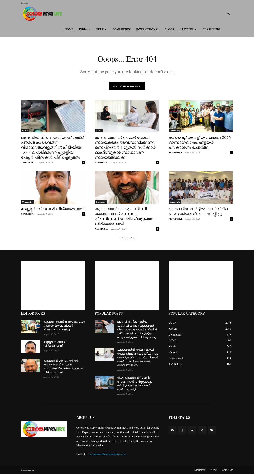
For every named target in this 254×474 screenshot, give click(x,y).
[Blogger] (172, 430)
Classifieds (212, 29)
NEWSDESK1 (28, 162)
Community (122, 29)
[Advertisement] (53, 285)
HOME (69, 29)
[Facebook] (182, 430)
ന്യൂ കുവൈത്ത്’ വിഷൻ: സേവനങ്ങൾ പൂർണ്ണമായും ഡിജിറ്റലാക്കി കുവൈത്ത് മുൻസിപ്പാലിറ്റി (134, 383)
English (24, 2)
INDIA (83, 29)
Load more (125, 237)
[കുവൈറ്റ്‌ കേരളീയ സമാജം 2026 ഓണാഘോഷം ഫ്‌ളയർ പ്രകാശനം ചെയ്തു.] (201, 116)
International (147, 29)
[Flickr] (192, 430)
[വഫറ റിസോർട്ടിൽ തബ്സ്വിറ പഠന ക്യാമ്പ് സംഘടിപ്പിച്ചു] (201, 187)
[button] (228, 14)
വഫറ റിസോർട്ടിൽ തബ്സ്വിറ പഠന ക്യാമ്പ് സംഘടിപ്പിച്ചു (198, 211)
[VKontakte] (212, 430)
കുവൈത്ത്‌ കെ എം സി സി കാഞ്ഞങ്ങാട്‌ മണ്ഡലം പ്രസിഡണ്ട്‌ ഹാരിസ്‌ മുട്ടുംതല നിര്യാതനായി (124, 216)
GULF (100, 29)
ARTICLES (187, 29)
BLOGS (169, 29)
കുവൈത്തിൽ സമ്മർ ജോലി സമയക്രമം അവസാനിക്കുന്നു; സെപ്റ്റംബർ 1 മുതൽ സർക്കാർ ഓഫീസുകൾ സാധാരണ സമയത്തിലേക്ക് (125, 147)
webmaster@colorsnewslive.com (108, 454)
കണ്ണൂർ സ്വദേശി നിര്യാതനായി (53, 208)
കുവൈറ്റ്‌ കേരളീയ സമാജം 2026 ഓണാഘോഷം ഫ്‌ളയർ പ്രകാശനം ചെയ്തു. (200, 142)
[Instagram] (202, 430)
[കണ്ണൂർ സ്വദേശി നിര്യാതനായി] (53, 187)
